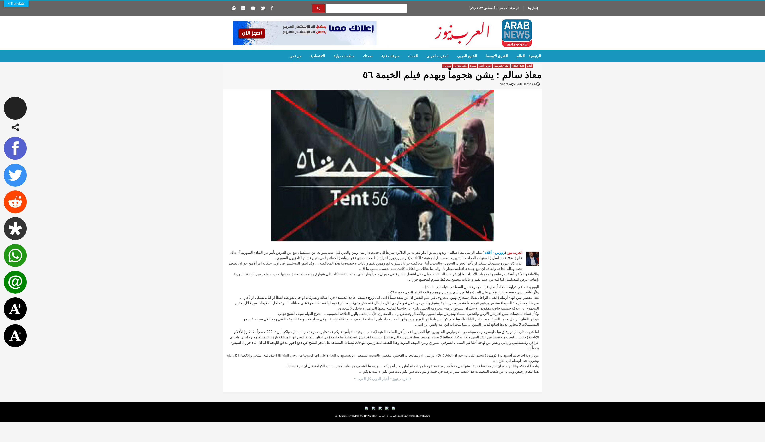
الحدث (413, 56)
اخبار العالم (518, 66)
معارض (447, 66)
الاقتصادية (317, 56)
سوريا (473, 66)
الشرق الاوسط (497, 56)
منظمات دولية (344, 56)
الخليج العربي (467, 56)
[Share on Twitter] (15, 175)
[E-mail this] (15, 282)
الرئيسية (535, 56)
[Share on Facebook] (15, 148)
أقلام (529, 66)
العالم (521, 56)
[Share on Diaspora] (15, 228)
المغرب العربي (437, 56)
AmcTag (372, 415)
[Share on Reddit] (15, 201)
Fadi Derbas (524, 84)
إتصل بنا (533, 8)
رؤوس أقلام (485, 66)
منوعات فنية (390, 56)
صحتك (368, 56)
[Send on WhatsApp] (15, 255)
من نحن (296, 56)
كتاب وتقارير (460, 66)
